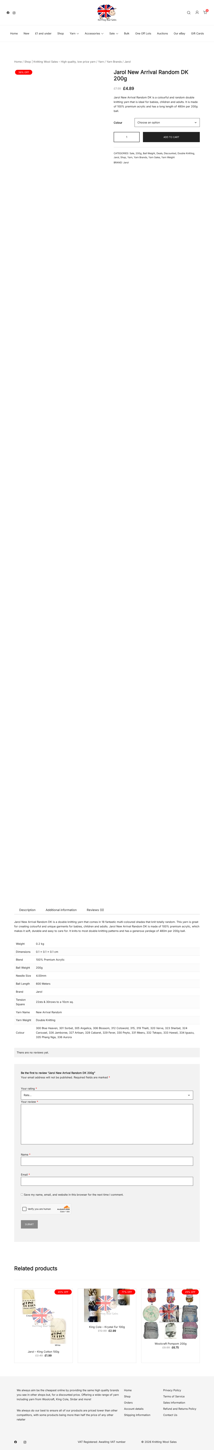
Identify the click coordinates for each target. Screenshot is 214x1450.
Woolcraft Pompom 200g (171, 313)
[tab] (27, 187)
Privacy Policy (172, 359)
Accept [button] (204, 1442)
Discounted (170, 153)
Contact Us (170, 384)
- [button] (118, 136)
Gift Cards (197, 33)
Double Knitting (186, 153)
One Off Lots (143, 33)
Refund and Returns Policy (179, 378)
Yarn (72, 33)
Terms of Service (174, 365)
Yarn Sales (154, 157)
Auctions (162, 33)
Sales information (174, 371)
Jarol (127, 61)
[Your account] (197, 12)
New (26, 33)
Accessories (92, 33)
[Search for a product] (189, 12)
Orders (128, 371)
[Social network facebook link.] (8, 12)
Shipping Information (137, 384)
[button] (101, 75)
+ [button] (135, 136)
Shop (60, 33)
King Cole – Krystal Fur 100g (107, 296)
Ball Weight (149, 153)
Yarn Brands (114, 61)
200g (139, 153)
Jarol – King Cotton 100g (43, 321)
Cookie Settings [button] (186, 1442)
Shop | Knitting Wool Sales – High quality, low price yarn (59, 61)
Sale (112, 33)
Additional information (61, 187)
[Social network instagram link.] (14, 12)
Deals (159, 153)
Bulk (126, 33)
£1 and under (43, 33)
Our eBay (179, 33)
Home (14, 33)
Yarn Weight (168, 157)
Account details (133, 378)
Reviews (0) (95, 187)
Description (27, 187)
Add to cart (171, 137)
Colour (118, 122)
